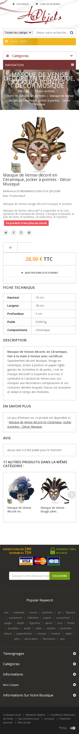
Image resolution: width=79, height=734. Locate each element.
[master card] (72, 728)
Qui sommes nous (28, 718)
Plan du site (24, 722)
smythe (51, 628)
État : (6, 196)
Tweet (6, 233)
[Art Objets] (40, 15)
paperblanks (24, 633)
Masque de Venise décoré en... (19, 509)
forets (71, 623)
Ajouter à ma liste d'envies (41, 272)
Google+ (21, 233)
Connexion (22, 3)
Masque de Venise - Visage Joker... (53, 509)
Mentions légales (35, 715)
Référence (9, 191)
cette (38, 628)
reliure (8, 633)
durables (13, 628)
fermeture (49, 639)
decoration (31, 639)
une (6, 612)
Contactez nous (12, 715)
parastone (15, 617)
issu (59, 623)
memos (55, 633)
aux (62, 639)
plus (17, 639)
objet (68, 633)
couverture (63, 617)
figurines (34, 623)
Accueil (24, 91)
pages (8, 623)
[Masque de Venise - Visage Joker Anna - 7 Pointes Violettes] (56, 489)
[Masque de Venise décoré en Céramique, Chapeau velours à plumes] (22, 489)
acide (27, 628)
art (59, 612)
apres (48, 623)
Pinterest (29, 233)
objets (21, 623)
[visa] (63, 728)
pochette (65, 628)
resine (33, 612)
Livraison (49, 718)
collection (32, 617)
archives (47, 612)
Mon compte (11, 685)
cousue (41, 633)
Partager (13, 233)
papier (47, 617)
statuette (19, 612)
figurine (70, 612)
